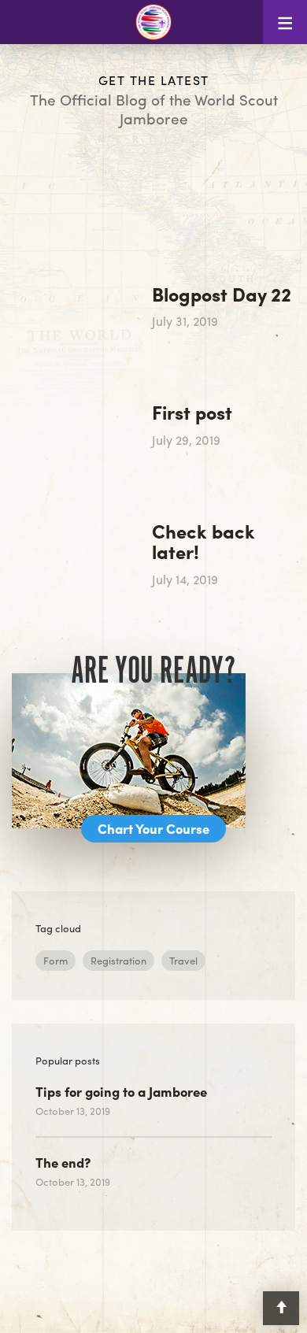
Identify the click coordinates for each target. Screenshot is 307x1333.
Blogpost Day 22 (221, 293)
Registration (118, 960)
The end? (63, 1162)
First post (192, 411)
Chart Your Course (153, 828)
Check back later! (203, 541)
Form (55, 960)
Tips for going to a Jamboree (121, 1091)
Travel (183, 960)
